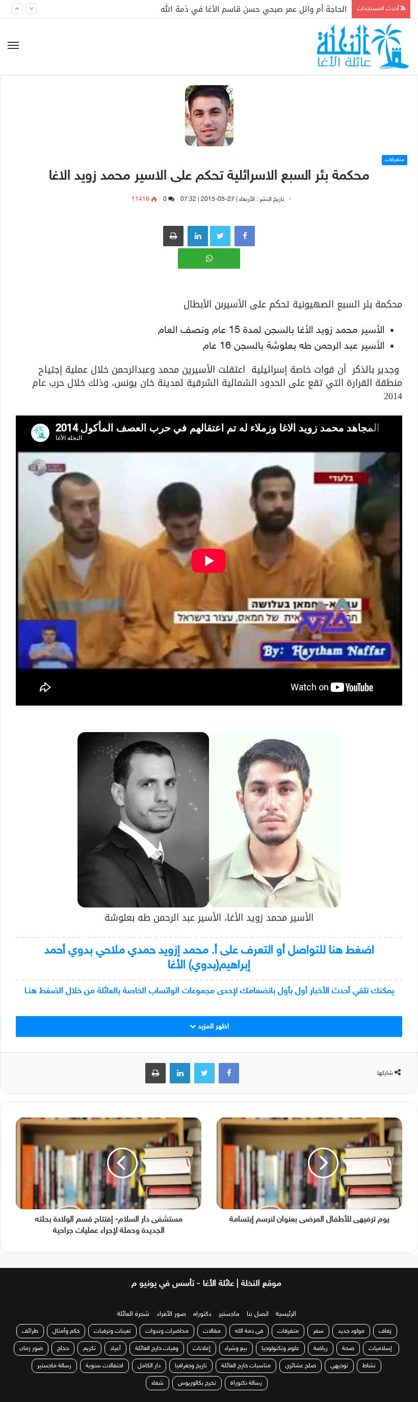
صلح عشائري (300, 1365)
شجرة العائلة (133, 1314)
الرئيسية (286, 1314)
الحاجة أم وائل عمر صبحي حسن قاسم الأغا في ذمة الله (254, 9)
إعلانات (202, 1348)
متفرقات (394, 160)
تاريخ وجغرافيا (191, 1365)
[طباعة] (173, 236)
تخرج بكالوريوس (197, 1383)
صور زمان (31, 1348)
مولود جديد (351, 1331)
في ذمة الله (249, 1331)
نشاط (369, 1365)
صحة (348, 1348)
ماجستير (229, 1314)
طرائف (30, 1331)
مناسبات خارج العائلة (246, 1365)
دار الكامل (149, 1365)
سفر (318, 1331)
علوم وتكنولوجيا (280, 1348)
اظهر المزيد (212, 1026)
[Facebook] (244, 236)
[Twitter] (204, 1073)
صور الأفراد (171, 1314)
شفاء (157, 1383)
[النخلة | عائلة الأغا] (363, 46)
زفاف (385, 1331)
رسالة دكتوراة (246, 1383)
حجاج (63, 1348)
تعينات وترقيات (112, 1331)
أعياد (115, 1348)
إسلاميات (381, 1348)
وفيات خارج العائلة (156, 1348)
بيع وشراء (236, 1348)
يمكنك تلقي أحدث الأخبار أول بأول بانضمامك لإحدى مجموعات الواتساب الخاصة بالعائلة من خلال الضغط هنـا (209, 991)
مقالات (212, 1331)
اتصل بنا (258, 1314)
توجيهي (339, 1365)
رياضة (321, 1348)
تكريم (89, 1348)
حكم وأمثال (66, 1331)
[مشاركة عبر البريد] (198, 236)
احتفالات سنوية (104, 1365)
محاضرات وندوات (167, 1331)
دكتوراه (202, 1314)
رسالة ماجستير (54, 1365)
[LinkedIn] (180, 1073)
